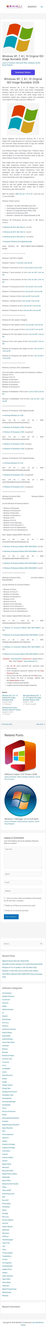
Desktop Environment (9, 1092)
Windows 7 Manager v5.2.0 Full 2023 (21, 819)
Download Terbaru (23, 72)
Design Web (6, 1088)
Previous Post (6, 724)
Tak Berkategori (7, 1240)
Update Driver (7, 1269)
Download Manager (9, 1101)
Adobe (4, 1006)
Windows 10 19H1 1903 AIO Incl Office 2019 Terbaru (20, 971)
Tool (3, 1246)
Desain (4, 1078)
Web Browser (6, 1292)
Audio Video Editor (8, 1042)
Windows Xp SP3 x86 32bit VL (14, 227)
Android (4, 1016)
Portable (5, 1213)
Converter (5, 1062)
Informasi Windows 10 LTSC (13, 463)
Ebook (4, 1115)
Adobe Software (7, 1009)
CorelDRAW (6, 1068)
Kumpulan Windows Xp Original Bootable (18, 241)
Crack (4, 1072)
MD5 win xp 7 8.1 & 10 (24, 194)
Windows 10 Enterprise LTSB (14, 427)
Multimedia (6, 1177)
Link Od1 (20, 263)
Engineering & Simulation (10, 1124)
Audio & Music (7, 1032)
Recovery (5, 1217)
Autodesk (5, 1045)
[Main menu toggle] (42, 7)
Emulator (5, 1121)
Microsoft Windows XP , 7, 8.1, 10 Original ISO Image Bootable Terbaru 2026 (32, 698)
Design (4, 1082)
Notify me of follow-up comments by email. (21, 905)
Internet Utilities (7, 1157)
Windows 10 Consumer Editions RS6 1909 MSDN (22, 628)
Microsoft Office (21, 63)
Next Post (40, 724)
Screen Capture (7, 1220)
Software (25, 777)
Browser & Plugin (8, 1055)
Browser (5, 1052)
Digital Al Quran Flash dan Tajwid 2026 (15, 961)
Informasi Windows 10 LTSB (13, 415)
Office (19, 777)
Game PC (5, 1138)
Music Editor (6, 1180)
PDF (3, 1197)
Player (4, 1210)
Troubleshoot (6, 1256)
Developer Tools (7, 1095)
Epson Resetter (7, 1128)
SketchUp (5, 1230)
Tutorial (4, 1259)
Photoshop (6, 1207)
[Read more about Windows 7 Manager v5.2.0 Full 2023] (20, 800)
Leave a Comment (8, 63)
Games (4, 1141)
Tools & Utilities (7, 1253)
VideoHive (5, 1286)
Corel (4, 1065)
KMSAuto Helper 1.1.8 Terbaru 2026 (20, 774)
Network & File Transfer (10, 1184)
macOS (4, 1161)
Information (6, 1151)
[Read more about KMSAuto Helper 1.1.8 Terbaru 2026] (20, 756)
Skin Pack (5, 1233)
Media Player (6, 1164)
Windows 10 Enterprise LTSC (14, 475)
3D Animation (7, 993)
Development (6, 1098)
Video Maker (6, 1282)
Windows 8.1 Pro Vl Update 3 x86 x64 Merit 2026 (19, 967)
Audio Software (7, 1039)
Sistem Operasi (22, 821)
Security (5, 1223)
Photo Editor (6, 1203)
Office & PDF (6, 1190)
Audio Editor (6, 1036)
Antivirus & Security (9, 1029)
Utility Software (7, 1276)
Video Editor (6, 1279)
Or (36, 661)
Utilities (4, 1272)
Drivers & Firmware (8, 1111)
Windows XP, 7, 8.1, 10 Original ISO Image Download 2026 (10, 698)
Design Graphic (7, 1085)
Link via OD (28, 263)
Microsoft (5, 1167)
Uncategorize (6, 1263)
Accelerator (6, 999)
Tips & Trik (5, 1243)
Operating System (8, 1193)
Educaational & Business (10, 1118)
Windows (31, 63)
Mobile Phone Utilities (9, 1174)
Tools (4, 1249)
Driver (4, 1108)
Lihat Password (16, 659)
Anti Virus (5, 1023)
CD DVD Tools (7, 1059)
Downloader (6, 1105)
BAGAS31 (32, 6)
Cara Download (29, 661)
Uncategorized (7, 1266)
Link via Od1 (29, 268)
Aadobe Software (8, 996)
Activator (5, 1003)
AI (3, 1013)
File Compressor (7, 1134)
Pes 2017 (5, 1200)
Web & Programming (9, 1289)
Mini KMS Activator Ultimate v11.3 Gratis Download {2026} (22, 964)
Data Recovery (7, 1075)
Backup (4, 1049)
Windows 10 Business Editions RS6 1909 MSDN (20, 546)
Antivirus (5, 1026)
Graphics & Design (8, 1144)
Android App (6, 1019)
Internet (5, 1154)
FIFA (3, 1131)
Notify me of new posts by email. (17, 910)
